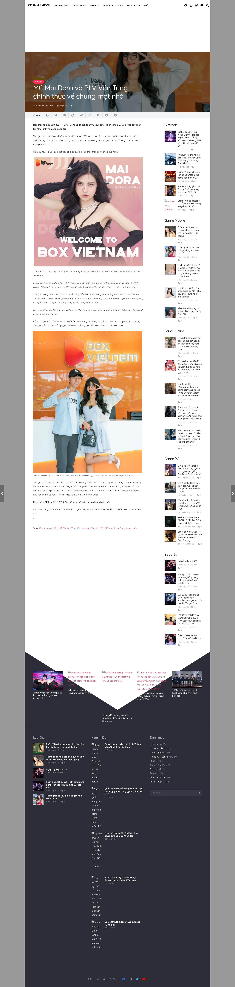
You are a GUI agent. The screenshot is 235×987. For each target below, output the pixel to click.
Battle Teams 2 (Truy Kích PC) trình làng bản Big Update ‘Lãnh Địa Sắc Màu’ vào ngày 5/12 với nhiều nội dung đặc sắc (189, 139)
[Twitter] (196, 5)
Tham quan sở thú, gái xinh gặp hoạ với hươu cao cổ (188, 250)
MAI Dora (107, 528)
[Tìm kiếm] (207, 5)
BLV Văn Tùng (69, 528)
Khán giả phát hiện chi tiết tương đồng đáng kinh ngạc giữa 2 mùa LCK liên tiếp (188, 578)
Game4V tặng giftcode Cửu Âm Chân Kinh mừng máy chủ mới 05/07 (189, 203)
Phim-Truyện (156, 781)
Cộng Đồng (156, 765)
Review (153, 773)
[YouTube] (202, 5)
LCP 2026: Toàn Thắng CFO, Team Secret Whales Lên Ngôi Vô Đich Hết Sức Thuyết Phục (190, 599)
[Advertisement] (117, 31)
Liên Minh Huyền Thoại (86, 528)
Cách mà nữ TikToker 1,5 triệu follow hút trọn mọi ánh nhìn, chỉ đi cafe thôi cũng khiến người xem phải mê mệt (189, 271)
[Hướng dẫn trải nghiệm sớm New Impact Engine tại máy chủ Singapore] (117, 692)
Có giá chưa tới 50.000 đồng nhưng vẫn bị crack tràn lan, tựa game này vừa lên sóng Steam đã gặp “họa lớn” (190, 367)
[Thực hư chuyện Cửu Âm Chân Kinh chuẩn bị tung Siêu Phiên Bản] (97, 853)
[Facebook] (185, 5)
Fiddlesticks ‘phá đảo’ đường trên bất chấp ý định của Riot (82, 691)
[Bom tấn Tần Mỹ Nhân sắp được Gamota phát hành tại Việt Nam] (97, 897)
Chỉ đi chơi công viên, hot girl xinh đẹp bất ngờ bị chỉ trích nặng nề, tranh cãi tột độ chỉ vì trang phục (189, 344)
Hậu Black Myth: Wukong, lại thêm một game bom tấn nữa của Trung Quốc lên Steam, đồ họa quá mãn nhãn (189, 390)
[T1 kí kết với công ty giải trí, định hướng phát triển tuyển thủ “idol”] (187, 679)
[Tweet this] (56, 115)
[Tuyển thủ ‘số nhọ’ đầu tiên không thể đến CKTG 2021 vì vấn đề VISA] (152, 681)
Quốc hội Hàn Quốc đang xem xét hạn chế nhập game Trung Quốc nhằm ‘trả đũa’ (124, 791)
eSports (154, 744)
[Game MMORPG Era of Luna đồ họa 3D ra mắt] (97, 942)
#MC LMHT (57, 528)
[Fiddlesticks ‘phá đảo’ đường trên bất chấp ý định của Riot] (83, 679)
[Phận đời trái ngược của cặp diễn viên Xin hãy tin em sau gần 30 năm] (38, 748)
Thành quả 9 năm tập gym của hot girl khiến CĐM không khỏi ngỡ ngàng (188, 231)
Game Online (156, 752)
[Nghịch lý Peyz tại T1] (38, 773)
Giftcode (154, 769)
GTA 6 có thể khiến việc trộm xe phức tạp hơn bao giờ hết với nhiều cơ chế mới (189, 487)
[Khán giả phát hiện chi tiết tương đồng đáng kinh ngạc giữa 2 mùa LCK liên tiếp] (38, 786)
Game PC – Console (160, 756)
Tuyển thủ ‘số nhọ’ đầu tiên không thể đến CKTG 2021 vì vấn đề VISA (150, 696)
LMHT (100, 528)
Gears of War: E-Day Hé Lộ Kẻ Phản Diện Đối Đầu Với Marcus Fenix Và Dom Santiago (190, 536)
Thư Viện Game (157, 777)
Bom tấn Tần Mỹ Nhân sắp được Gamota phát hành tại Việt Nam (121, 879)
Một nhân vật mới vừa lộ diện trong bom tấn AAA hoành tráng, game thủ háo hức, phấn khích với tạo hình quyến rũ (189, 436)
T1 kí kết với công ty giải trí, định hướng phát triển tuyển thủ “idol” (185, 693)
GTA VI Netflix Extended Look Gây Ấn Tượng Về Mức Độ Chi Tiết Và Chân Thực (189, 504)
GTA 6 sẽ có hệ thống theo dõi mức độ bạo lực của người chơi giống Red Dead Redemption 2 (189, 470)
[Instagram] (191, 5)
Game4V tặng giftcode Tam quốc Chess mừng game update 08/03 (189, 175)
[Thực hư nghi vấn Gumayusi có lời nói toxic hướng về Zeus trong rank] (48, 680)
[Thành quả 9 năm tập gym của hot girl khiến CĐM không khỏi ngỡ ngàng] (38, 760)
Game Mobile (156, 748)
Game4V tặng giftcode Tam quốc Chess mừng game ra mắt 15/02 (189, 189)
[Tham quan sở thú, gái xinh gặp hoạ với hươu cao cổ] (38, 799)
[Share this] (47, 115)
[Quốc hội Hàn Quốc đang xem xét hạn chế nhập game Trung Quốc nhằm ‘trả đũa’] (97, 808)
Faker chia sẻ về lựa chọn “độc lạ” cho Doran (189, 637)
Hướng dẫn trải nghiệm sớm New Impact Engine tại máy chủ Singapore (117, 718)
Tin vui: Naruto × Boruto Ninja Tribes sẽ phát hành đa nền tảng (123, 745)
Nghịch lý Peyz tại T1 (187, 561)
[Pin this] (73, 115)
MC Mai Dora (118, 528)
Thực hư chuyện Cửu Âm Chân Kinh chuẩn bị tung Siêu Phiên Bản (121, 834)
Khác (152, 761)
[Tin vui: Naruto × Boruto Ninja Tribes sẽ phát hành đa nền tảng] (97, 764)
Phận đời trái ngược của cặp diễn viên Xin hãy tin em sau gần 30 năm (65, 745)
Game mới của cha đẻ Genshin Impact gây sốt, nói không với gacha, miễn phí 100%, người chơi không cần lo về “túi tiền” (190, 413)
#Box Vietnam (45, 528)
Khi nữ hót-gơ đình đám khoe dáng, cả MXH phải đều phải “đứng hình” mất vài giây (189, 292)
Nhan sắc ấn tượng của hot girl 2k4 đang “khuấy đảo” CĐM (189, 311)
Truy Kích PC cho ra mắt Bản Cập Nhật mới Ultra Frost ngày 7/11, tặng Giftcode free (189, 159)
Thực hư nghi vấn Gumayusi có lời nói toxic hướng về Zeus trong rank (47, 695)
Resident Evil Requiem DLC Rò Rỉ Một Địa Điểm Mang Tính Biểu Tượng (189, 520)
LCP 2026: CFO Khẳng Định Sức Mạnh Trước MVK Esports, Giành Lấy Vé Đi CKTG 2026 (189, 619)
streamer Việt (131, 528)
